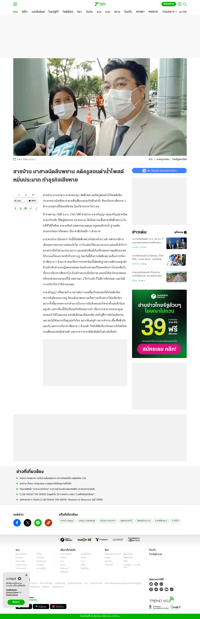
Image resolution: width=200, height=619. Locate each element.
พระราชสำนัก (21, 554)
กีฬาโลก (108, 561)
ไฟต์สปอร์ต (128, 558)
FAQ (86, 583)
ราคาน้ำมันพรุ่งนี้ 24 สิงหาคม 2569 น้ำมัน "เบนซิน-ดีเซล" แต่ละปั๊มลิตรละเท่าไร (147, 258)
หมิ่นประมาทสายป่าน (108, 521)
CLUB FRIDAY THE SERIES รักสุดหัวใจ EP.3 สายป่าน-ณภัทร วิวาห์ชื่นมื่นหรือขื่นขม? (57, 494)
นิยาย (62, 565)
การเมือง (135, 247)
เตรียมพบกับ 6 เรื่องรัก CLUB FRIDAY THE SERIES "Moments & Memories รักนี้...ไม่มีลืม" (61, 500)
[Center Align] (26, 575)
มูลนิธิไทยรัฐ (60, 583)
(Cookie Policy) (12, 595)
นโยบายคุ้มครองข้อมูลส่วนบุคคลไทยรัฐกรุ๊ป (122, 583)
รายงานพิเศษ (66, 554)
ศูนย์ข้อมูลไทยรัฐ (75, 583)
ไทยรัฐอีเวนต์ (155, 554)
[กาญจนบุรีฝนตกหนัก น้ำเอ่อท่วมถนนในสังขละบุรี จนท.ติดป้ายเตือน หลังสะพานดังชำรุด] (176, 276)
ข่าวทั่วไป (175, 521)
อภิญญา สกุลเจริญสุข (87, 521)
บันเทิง (83, 558)
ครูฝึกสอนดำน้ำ (126, 521)
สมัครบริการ (168, 4)
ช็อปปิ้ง (152, 550)
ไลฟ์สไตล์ (85, 568)
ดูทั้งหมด (178, 232)
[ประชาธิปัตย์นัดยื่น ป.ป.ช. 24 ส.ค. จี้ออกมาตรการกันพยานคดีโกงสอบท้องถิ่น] (176, 243)
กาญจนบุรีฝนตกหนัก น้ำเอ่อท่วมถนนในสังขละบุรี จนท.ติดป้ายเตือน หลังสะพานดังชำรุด (147, 274)
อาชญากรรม (163, 159)
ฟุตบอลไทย (128, 554)
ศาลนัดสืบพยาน (161, 521)
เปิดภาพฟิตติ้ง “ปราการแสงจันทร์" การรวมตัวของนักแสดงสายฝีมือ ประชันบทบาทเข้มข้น (57, 489)
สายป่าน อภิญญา (67, 521)
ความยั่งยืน (41, 568)
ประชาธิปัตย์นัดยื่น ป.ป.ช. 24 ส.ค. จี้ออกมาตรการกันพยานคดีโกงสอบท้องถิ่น (147, 241)
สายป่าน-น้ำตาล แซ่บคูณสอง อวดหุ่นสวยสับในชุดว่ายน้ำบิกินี (45, 484)
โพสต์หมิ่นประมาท (143, 521)
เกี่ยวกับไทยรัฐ (46, 583)
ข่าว (150, 159)
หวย (83, 561)
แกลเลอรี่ (109, 565)
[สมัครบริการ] (159, 324)
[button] (15, 208)
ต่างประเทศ (41, 561)
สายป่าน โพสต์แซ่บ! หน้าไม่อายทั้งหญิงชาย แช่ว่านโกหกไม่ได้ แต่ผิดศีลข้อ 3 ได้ (53, 478)
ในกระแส (135, 264)
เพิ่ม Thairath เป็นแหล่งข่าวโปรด (161, 170)
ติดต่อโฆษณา (58, 587)
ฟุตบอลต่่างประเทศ (113, 554)
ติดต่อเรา (46, 587)
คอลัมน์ (63, 558)
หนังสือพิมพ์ (86, 554)
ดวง (62, 561)
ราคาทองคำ (21, 568)
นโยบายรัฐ (20, 561)
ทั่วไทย (134, 281)
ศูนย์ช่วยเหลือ (96, 583)
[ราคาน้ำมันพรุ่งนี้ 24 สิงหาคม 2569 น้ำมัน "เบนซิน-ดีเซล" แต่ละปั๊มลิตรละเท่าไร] (176, 260)
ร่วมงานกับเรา (31, 583)
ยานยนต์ (40, 565)
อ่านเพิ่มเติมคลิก (12, 591)
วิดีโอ (83, 565)
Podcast (64, 568)
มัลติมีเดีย (64, 572)
